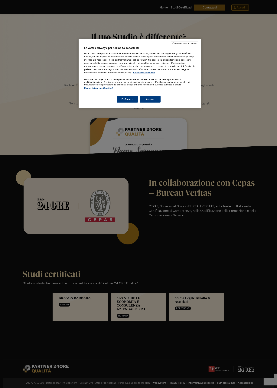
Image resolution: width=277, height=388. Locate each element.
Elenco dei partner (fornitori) (98, 88)
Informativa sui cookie (144, 73)
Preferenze (127, 99)
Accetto (150, 99)
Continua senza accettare (184, 43)
